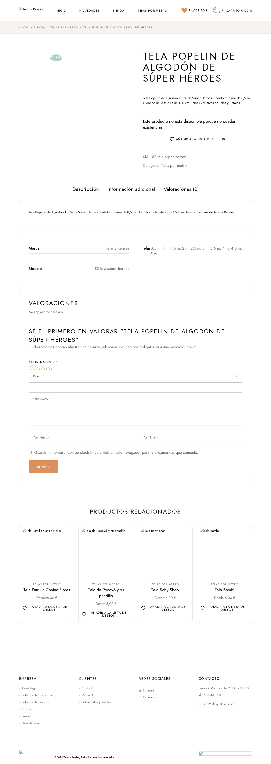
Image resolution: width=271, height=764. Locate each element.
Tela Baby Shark (165, 590)
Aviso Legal (29, 688)
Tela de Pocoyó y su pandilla (106, 593)
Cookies (27, 709)
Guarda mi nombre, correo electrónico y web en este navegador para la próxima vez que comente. (116, 452)
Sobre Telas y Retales (96, 702)
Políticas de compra (35, 702)
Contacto (88, 688)
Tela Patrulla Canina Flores (46, 590)
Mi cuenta (88, 695)
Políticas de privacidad (37, 695)
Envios (26, 716)
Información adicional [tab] (131, 189)
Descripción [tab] (85, 189)
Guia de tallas (31, 723)
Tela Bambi (224, 590)
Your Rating (43, 362)
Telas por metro (174, 165)
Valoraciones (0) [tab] (181, 189)
